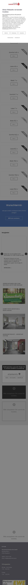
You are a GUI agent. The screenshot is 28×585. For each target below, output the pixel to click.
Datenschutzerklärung (7, 27)
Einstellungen (14, 33)
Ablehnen (6, 33)
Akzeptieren (22, 33)
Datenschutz (10, 37)
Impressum (17, 37)
